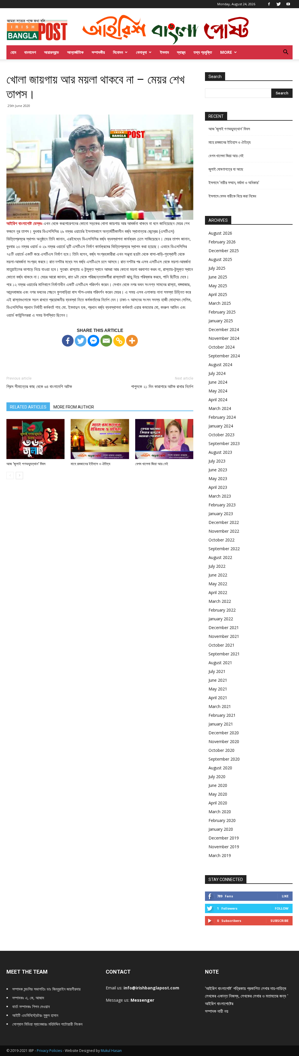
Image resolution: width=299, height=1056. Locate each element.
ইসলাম (164, 52)
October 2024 (221, 347)
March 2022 (219, 601)
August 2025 (220, 259)
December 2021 (223, 627)
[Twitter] (278, 4)
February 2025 (222, 312)
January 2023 (220, 513)
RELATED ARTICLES (28, 407)
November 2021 (223, 636)
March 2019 (219, 855)
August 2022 (220, 557)
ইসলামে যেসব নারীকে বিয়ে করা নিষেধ (232, 196)
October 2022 (221, 540)
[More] (132, 341)
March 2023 (219, 496)
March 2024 (219, 408)
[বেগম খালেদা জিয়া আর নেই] (164, 439)
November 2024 (223, 338)
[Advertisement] (100, 356)
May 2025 (217, 285)
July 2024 (216, 373)
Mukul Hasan (111, 1050)
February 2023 (222, 505)
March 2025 (219, 303)
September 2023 (224, 443)
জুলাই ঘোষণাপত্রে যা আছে (225, 169)
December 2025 (223, 250)
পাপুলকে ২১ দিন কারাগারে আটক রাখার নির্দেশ (162, 386)
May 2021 (217, 689)
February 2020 (222, 820)
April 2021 (217, 697)
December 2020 (223, 732)
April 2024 (217, 399)
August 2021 (220, 662)
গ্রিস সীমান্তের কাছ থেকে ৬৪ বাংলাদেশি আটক (39, 386)
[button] (286, 53)
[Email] (106, 341)
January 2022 (220, 619)
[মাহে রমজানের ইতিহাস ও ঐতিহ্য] (100, 439)
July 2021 (216, 671)
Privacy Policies (50, 1050)
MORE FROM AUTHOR (73, 407)
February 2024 (222, 417)
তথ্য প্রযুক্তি (203, 52)
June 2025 (217, 277)
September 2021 (224, 654)
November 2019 (223, 846)
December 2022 (223, 522)
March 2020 (219, 811)
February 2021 (222, 715)
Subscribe (279, 920)
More (226, 52)
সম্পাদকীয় (98, 52)
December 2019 (223, 838)
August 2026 (220, 233)
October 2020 (221, 750)
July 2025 (216, 268)
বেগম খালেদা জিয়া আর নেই (151, 464)
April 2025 (217, 294)
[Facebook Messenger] (93, 341)
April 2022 (217, 592)
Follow (281, 908)
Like (285, 896)
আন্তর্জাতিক (75, 52)
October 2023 (221, 434)
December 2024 (223, 329)
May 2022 (217, 583)
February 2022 (222, 610)
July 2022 (216, 566)
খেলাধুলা (141, 52)
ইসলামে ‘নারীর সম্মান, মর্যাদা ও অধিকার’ (233, 182)
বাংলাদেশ (30, 52)
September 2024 (224, 356)
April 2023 (217, 487)
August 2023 (220, 452)
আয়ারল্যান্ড (51, 52)
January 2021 (220, 724)
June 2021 (217, 680)
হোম (13, 52)
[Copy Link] (119, 341)
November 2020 (223, 741)
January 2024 (220, 426)
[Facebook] (269, 4)
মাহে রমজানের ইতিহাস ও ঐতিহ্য (90, 464)
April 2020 (217, 803)
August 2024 (220, 364)
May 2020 (217, 794)
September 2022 (224, 548)
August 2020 (220, 768)
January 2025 (220, 320)
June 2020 (217, 785)
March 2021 (219, 706)
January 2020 (220, 829)
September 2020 (224, 759)
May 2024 (217, 391)
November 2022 (223, 531)
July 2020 (216, 776)
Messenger (142, 1000)
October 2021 (221, 645)
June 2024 (217, 382)
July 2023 (216, 461)
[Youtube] (288, 4)
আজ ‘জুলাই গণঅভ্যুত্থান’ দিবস (26, 464)
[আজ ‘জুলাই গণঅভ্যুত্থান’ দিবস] (35, 439)
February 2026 (222, 242)
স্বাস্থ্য (181, 52)
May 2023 (217, 478)
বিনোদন (118, 52)
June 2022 (217, 575)
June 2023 (217, 469)
